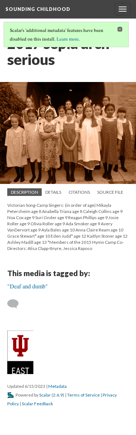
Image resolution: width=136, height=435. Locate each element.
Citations (79, 192)
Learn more (68, 39)
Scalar (45, 395)
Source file (110, 192)
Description (24, 192)
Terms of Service (83, 395)
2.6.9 (58, 395)
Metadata (57, 386)
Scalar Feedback (37, 403)
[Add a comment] (16, 304)
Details (53, 192)
